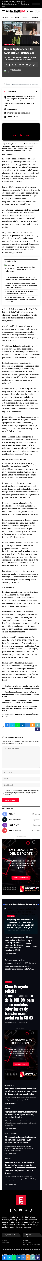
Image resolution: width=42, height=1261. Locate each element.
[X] (21, 819)
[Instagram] (21, 825)
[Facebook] (21, 814)
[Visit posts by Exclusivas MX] (6, 72)
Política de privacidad (9, 4)
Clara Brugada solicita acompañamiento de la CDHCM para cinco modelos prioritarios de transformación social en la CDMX (14, 943)
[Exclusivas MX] (15, 11)
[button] (36, 4)
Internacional (9, 1085)
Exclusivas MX (16, 70)
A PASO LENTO (12, 117)
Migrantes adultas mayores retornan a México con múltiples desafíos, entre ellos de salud (20, 1114)
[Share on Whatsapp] (16, 64)
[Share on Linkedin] (19, 64)
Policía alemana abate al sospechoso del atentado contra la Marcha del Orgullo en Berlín (20, 708)
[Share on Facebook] (9, 64)
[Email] (26, 64)
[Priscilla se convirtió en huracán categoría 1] (10, 268)
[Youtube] (21, 830)
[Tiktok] (31, 1210)
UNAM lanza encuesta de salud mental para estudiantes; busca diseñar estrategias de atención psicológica (21, 285)
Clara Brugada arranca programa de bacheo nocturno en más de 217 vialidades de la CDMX (20, 299)
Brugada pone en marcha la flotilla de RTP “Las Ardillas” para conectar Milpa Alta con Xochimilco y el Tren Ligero (20, 923)
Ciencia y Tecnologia (11, 1133)
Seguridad (7, 1159)
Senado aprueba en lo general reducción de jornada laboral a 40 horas (20, 292)
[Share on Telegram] (23, 64)
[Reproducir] (21, 135)
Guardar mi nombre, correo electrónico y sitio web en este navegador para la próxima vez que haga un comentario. (22, 793)
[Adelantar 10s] (27, 135)
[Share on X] (12, 64)
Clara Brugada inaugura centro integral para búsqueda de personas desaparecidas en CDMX (20, 694)
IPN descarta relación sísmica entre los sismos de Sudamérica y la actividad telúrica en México (20, 1140)
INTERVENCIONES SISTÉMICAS (18, 113)
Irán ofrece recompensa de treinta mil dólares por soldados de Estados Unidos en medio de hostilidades (20, 1091)
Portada (7, 1108)
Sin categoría (9, 44)
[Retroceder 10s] (14, 135)
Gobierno (11, 916)
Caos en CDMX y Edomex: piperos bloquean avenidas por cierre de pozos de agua (20, 701)
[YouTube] (21, 1210)
